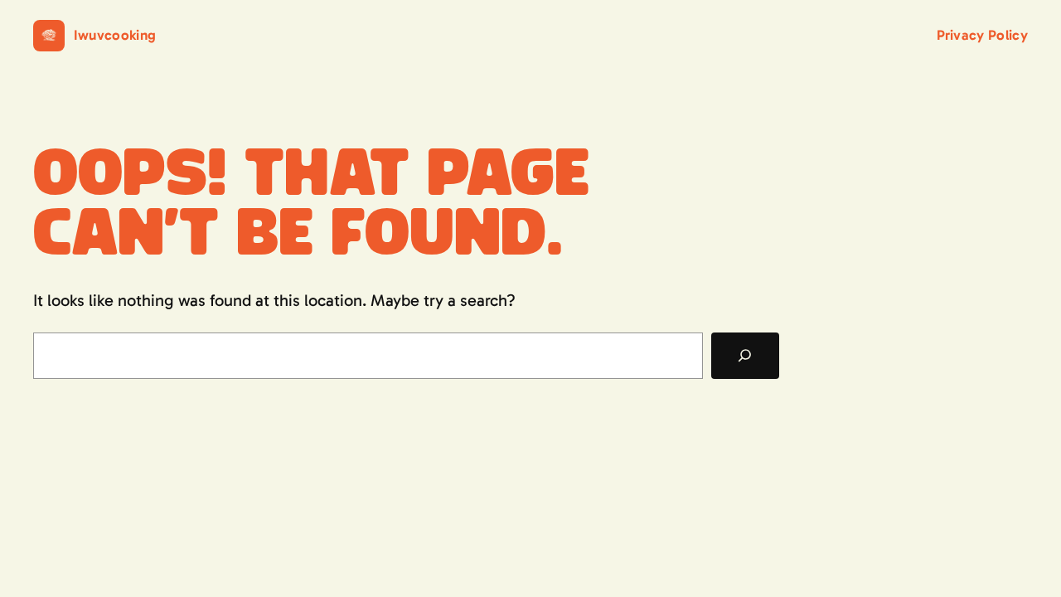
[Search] (745, 355)
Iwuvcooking (115, 35)
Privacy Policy (982, 35)
